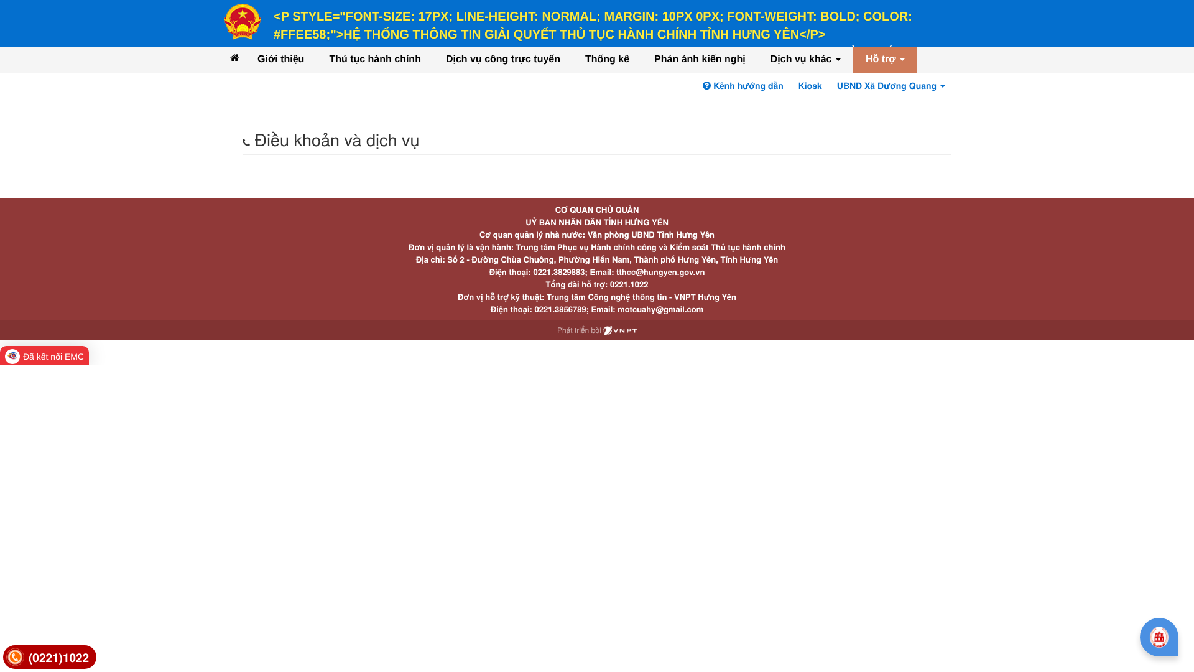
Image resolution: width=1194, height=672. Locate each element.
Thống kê (607, 59)
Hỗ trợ (882, 59)
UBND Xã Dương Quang (888, 86)
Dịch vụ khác (803, 59)
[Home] (234, 57)
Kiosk (810, 86)
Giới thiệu (280, 59)
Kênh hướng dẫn (747, 86)
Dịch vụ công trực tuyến (503, 59)
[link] (49, 657)
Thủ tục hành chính (375, 59)
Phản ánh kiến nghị (700, 59)
